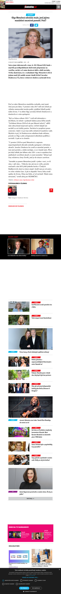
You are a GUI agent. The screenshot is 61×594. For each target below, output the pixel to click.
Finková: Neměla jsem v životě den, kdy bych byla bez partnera (41, 374)
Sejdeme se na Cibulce (47, 532)
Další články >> (30, 498)
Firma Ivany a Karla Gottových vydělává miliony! (34, 352)
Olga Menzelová (26, 180)
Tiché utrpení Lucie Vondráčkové (41, 318)
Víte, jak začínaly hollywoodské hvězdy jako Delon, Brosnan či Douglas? (41, 388)
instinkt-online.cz (13, 567)
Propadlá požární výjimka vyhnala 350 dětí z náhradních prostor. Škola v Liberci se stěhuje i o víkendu (41, 565)
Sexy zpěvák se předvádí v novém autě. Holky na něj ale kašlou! (42, 459)
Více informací (32, 575)
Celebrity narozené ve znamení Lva (39, 255)
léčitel (32, 180)
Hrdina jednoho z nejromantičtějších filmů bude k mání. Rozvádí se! (41, 362)
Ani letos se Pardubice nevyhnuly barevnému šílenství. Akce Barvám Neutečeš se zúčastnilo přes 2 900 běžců (42, 433)
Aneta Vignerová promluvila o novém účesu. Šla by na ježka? (36, 493)
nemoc (20, 180)
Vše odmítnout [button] (36, 588)
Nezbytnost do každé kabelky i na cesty (18, 564)
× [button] (59, 569)
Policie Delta (25, 533)
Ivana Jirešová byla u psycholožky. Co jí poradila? (42, 446)
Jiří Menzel (16, 180)
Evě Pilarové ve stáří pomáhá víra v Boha (42, 306)
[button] (30, 577)
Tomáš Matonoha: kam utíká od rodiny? (17, 255)
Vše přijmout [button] (24, 588)
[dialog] (30, 581)
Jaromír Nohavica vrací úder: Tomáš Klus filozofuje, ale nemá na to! (35, 421)
